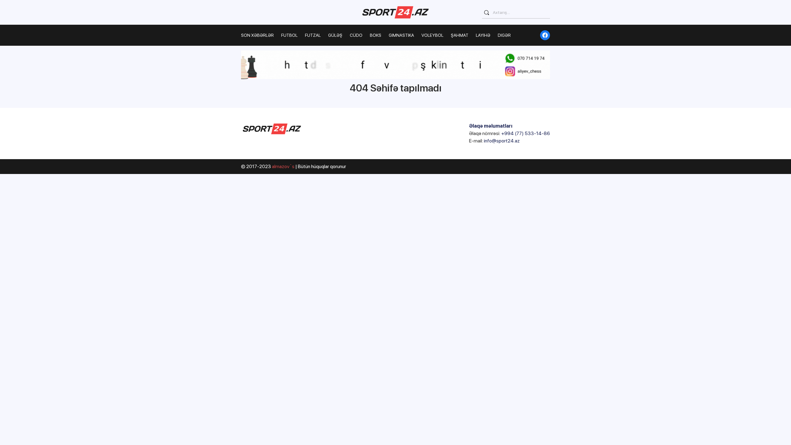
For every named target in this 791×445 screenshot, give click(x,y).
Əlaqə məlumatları (490, 126)
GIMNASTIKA (401, 35)
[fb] (545, 35)
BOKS (375, 35)
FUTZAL (313, 35)
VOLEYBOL (432, 35)
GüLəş (335, 35)
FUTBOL (289, 35)
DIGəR (504, 35)
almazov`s (283, 166)
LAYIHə (483, 35)
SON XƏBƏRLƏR (257, 35)
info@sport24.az (502, 141)
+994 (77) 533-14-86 (525, 133)
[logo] (395, 12)
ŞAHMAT (459, 35)
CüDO (356, 35)
